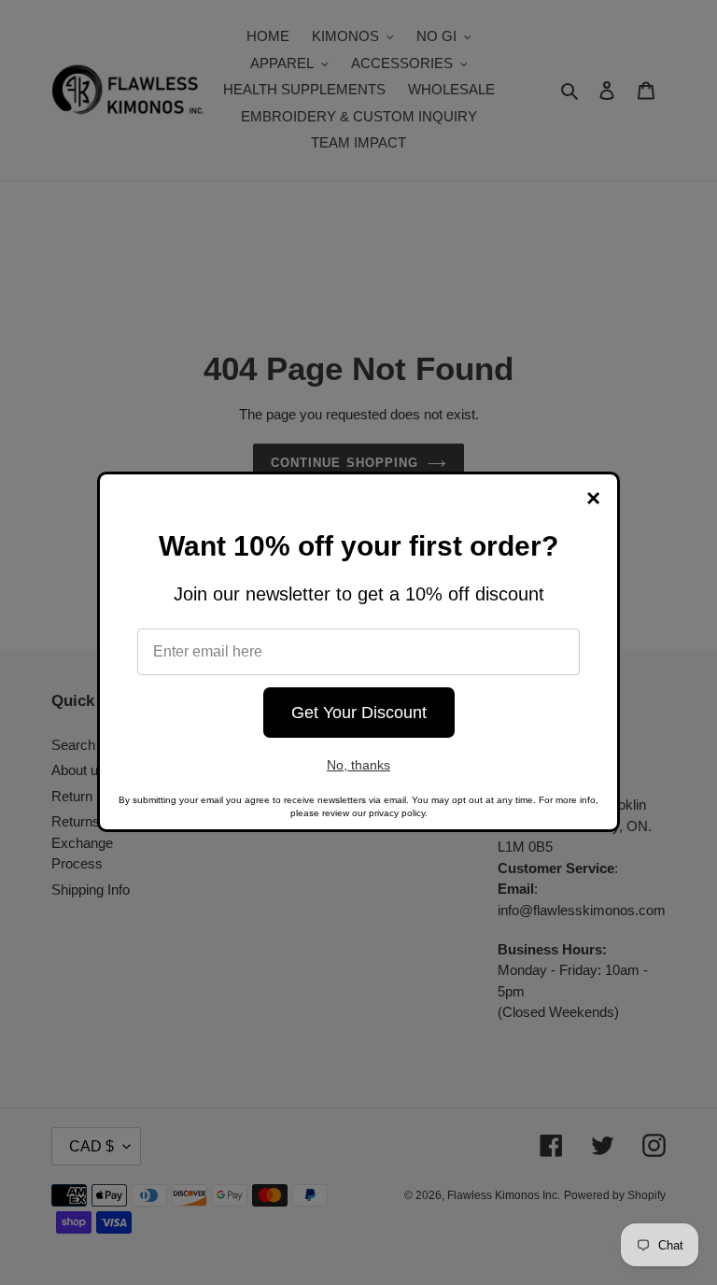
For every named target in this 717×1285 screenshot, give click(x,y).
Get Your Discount (359, 712)
